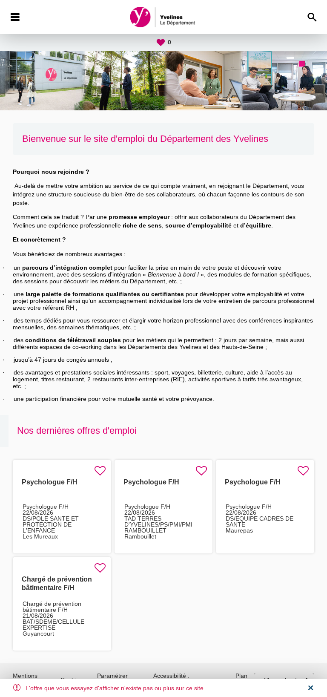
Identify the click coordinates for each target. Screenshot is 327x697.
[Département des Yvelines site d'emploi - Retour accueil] (163, 17)
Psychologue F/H (49, 482)
